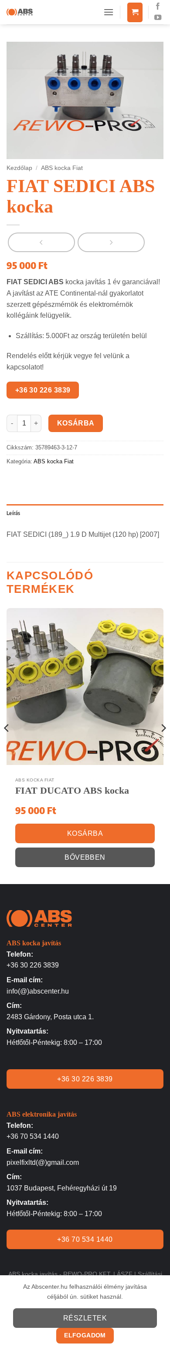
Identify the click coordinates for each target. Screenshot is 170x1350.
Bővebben (85, 857)
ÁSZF (125, 1273)
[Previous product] (111, 242)
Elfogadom (85, 1335)
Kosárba (76, 423)
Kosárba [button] (85, 833)
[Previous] (7, 745)
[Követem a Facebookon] (157, 6)
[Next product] (41, 242)
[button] (108, 12)
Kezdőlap (19, 168)
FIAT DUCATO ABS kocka (72, 790)
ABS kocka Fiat (62, 168)
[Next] (163, 745)
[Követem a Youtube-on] (157, 18)
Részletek (85, 1318)
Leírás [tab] (13, 512)
